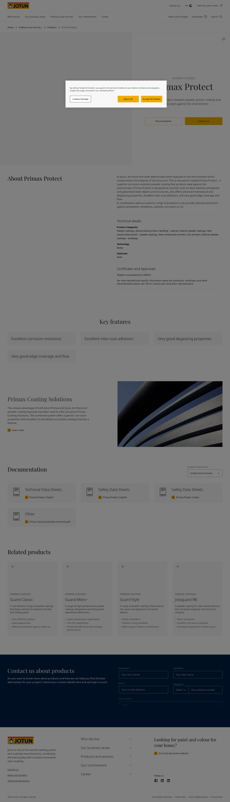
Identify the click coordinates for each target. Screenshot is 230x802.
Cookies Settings (80, 99)
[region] (116, 94)
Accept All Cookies (151, 99)
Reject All (128, 99)
